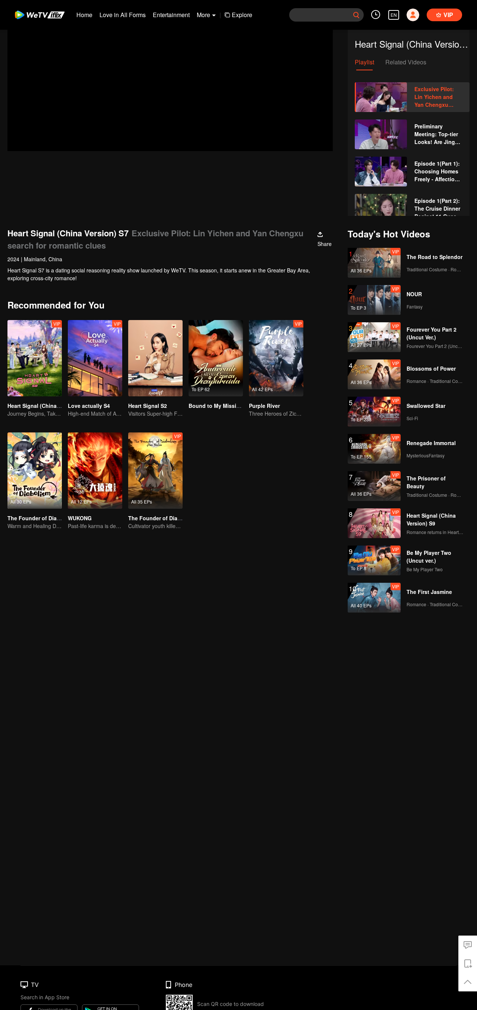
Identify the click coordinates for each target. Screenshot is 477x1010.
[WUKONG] (95, 470)
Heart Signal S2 (147, 405)
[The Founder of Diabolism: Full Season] (155, 470)
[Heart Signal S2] (155, 358)
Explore (242, 14)
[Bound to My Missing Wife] (216, 358)
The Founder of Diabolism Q (43, 518)
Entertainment (171, 14)
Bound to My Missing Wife (222, 405)
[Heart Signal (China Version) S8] (34, 358)
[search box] (356, 14)
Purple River (264, 405)
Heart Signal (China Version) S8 (47, 405)
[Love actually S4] (95, 358)
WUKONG (80, 518)
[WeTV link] (40, 15)
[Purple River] (276, 358)
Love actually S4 (89, 405)
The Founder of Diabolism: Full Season (178, 518)
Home (84, 14)
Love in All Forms (122, 14)
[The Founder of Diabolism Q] (34, 470)
